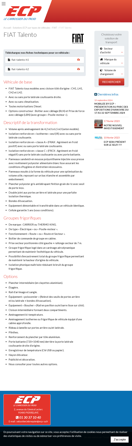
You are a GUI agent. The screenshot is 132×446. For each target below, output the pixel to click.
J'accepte (120, 439)
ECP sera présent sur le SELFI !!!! (115, 143)
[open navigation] (4, 4)
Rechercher (111, 81)
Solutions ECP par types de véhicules (31, 27)
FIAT (54, 27)
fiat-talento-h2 (20, 69)
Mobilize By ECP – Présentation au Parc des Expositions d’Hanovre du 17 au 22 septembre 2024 (111, 108)
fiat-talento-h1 (20, 59)
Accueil (7, 27)
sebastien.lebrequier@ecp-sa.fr (32, 421)
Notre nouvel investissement (114, 127)
